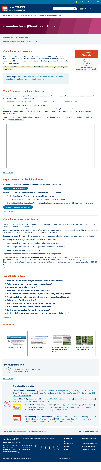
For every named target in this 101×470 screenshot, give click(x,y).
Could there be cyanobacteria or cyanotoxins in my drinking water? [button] (39, 294)
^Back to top (8, 172)
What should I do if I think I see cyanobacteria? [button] (29, 284)
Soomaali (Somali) (58, 393)
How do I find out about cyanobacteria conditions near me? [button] (35, 281)
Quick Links (80, 2)
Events (90, 2)
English (83, 391)
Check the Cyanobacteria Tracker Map (18, 207)
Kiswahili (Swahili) (88, 393)
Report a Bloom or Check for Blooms (49, 77)
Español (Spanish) (73, 393)
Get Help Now (68, 443)
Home (5, 15)
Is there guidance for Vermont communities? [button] (28, 310)
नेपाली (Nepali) (33, 393)
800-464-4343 (26, 448)
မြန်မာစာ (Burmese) (63, 391)
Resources (40, 79)
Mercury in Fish (32, 41)
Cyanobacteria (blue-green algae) (20, 431)
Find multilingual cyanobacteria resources (85, 68)
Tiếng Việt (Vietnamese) (22, 395)
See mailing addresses (10, 451)
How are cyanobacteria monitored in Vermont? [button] (29, 290)
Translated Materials (86, 53)
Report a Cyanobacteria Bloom (15, 188)
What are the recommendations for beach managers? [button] (32, 303)
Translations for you (92, 8)
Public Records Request (88, 446)
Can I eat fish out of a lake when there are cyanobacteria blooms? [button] (38, 297)
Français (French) (80, 399)
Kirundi (23, 393)
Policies (66, 446)
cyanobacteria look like (83, 117)
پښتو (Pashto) (45, 393)
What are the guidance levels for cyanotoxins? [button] (29, 307)
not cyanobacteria (17, 119)
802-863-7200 (26, 450)
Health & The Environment (16, 15)
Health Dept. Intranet (88, 449)
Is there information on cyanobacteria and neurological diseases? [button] (38, 313)
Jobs (65, 441)
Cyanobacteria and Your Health (17, 79)
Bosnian (51, 391)
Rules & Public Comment (89, 438)
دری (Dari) (75, 391)
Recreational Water (32, 15)
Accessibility (68, 438)
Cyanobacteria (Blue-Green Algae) (14, 41)
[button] (5, 8)
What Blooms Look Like (25, 77)
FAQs (33, 79)
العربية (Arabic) (41, 391)
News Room (85, 441)
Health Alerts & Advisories (89, 443)
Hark (68, 459)
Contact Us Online (27, 446)
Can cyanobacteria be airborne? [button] (22, 287)
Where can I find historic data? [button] (21, 300)
